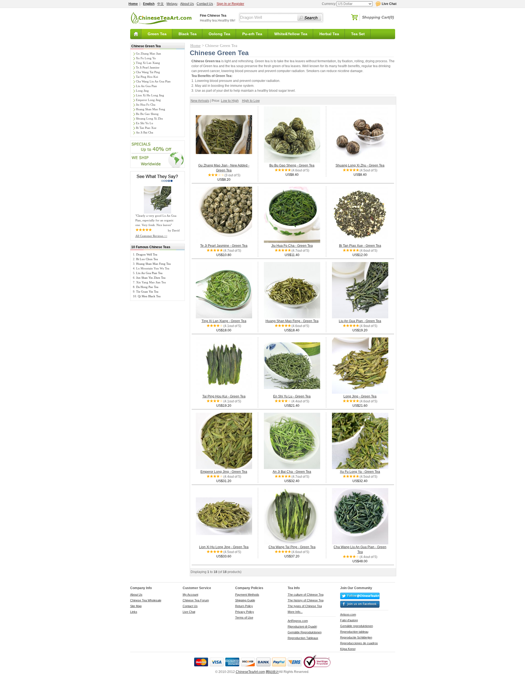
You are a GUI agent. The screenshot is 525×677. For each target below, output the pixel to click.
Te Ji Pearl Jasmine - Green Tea (223, 246)
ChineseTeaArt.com (250, 672)
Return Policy (244, 606)
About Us (187, 4)
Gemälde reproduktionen (356, 626)
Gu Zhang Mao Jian (148, 53)
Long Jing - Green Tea (360, 396)
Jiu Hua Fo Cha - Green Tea (292, 246)
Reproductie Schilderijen (356, 637)
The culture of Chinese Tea (305, 594)
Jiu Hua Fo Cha (145, 104)
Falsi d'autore (349, 620)
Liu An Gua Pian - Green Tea (360, 321)
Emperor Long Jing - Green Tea (223, 472)
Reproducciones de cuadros (359, 643)
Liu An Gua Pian (146, 86)
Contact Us (205, 4)
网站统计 (272, 672)
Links (133, 611)
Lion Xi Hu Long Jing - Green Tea (224, 547)
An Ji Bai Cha (144, 132)
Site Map (136, 606)
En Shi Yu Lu (144, 123)
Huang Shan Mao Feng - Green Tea (292, 321)
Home (195, 45)
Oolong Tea (219, 34)
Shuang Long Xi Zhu (149, 118)
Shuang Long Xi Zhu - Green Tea (360, 165)
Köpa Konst (347, 649)
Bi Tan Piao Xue (146, 127)
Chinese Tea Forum (196, 600)
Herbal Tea (329, 34)
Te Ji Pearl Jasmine (147, 67)
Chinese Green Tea (146, 46)
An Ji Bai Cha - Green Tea (292, 472)
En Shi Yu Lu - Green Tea (292, 396)
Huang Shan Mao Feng (150, 109)
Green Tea (157, 34)
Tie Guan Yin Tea (147, 291)
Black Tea (188, 34)
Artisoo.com (348, 614)
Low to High (230, 101)
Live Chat (189, 611)
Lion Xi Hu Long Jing (150, 95)
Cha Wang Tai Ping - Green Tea (292, 547)
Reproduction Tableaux (303, 638)
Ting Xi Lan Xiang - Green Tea (224, 321)
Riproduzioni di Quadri (302, 626)
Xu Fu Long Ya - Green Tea (360, 472)
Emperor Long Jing (148, 100)
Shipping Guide (245, 600)
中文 (160, 4)
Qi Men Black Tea (149, 296)
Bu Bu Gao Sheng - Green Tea (291, 165)
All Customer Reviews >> (151, 235)
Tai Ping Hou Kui (147, 76)
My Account (190, 594)
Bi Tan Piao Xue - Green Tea (360, 246)
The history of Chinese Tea (305, 600)
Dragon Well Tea (146, 254)
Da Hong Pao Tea (147, 287)
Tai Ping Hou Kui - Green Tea (224, 396)
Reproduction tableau (354, 631)
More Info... (295, 611)
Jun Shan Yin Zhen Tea (150, 277)
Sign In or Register (230, 4)
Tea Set (358, 34)
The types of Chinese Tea (305, 606)
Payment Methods (247, 594)
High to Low (251, 101)
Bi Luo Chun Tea (147, 259)
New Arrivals (200, 101)
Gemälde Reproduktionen (305, 632)
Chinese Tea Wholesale (145, 600)
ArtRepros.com (298, 620)
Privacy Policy (244, 611)
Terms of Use (244, 617)
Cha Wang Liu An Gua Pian (153, 81)
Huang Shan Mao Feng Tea (153, 263)
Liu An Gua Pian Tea (149, 273)
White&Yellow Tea (290, 34)
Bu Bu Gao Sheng (147, 113)
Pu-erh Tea (252, 34)
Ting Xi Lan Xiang (148, 62)
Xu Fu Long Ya (146, 58)
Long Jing (142, 90)
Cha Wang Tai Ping (148, 72)
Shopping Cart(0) (378, 17)
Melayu (172, 4)
